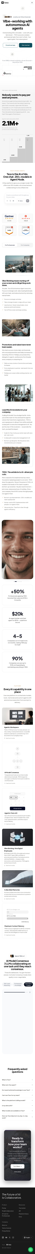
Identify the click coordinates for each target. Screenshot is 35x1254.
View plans (17, 1172)
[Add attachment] (7, 200)
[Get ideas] (10, 200)
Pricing (4, 1208)
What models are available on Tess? (13, 1110)
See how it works (10, 738)
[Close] (31, 1235)
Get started (25, 45)
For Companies (25, 245)
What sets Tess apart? (9, 1085)
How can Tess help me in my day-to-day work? (15, 1117)
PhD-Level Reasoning (7, 984)
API (20, 1211)
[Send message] (27, 200)
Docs (20, 1216)
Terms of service (6, 1228)
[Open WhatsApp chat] (30, 1249)
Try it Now (16, 1166)
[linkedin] (3, 1237)
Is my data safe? (7, 1105)
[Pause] (30, 992)
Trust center (22, 1208)
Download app (10, 45)
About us (4, 1225)
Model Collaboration (8, 1211)
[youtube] (6, 1237)
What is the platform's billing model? (13, 1100)
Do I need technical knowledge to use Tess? (16, 1090)
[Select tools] (13, 200)
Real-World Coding (28, 984)
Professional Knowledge (17, 984)
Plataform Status (24, 1214)
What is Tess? (6, 1080)
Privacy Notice (6, 1231)
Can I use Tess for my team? (11, 1095)
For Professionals (10, 245)
